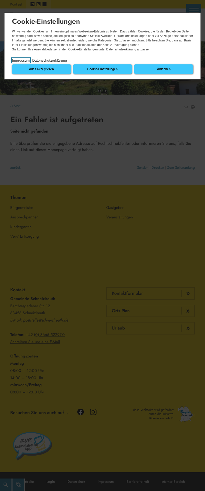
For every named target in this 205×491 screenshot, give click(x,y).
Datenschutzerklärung (49, 60)
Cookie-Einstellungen (102, 69)
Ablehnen (163, 69)
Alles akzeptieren (41, 69)
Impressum (21, 60)
